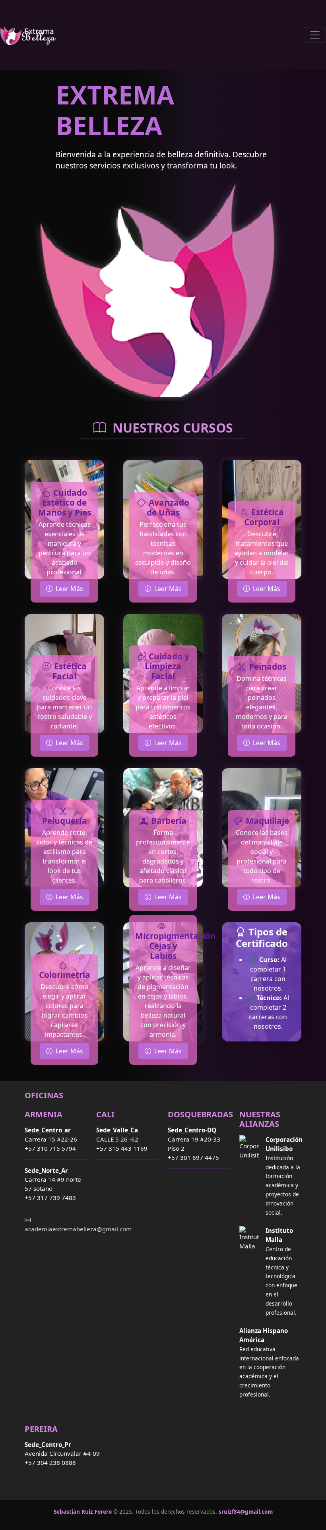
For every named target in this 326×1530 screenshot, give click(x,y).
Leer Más (69, 588)
